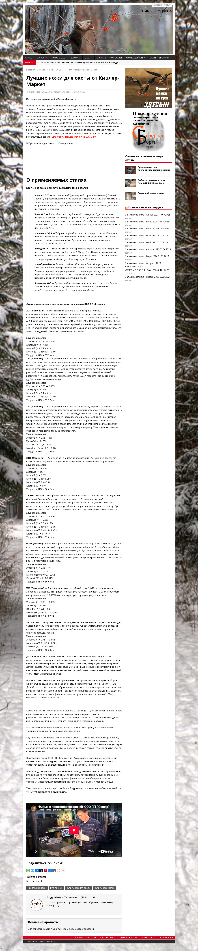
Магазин (158, 5)
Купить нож (56, 887)
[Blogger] (58, 870)
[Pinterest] (45, 870)
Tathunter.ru (58, 91)
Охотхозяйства (135, 57)
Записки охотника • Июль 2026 (141, 221)
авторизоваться (85, 928)
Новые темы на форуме (145, 207)
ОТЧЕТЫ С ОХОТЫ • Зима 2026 (141, 270)
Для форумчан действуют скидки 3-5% (74, 136)
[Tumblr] (54, 870)
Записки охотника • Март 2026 (141, 256)
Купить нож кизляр (105, 887)
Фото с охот (59, 57)
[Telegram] (32, 870)
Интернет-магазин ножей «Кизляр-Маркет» (51, 99)
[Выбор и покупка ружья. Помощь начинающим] (130, 185)
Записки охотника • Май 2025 (140, 235)
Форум (167, 5)
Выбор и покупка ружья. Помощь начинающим (152, 181)
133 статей (88, 897)
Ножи (68, 91)
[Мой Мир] (50, 870)
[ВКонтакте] (37, 870)
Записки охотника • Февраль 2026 (143, 263)
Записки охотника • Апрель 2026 (142, 249)
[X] (41, 870)
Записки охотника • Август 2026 (142, 214)
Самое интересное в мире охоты (144, 158)
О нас (28, 57)
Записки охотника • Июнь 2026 (141, 228)
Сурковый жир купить (151, 193)
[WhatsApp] (28, 870)
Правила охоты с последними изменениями (154, 168)
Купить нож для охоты (78, 887)
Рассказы (116, 57)
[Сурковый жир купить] (130, 198)
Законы (75, 57)
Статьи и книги (159, 57)
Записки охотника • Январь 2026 (142, 276)
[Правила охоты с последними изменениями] (130, 172)
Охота (88, 57)
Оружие (101, 57)
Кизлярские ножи (37, 887)
